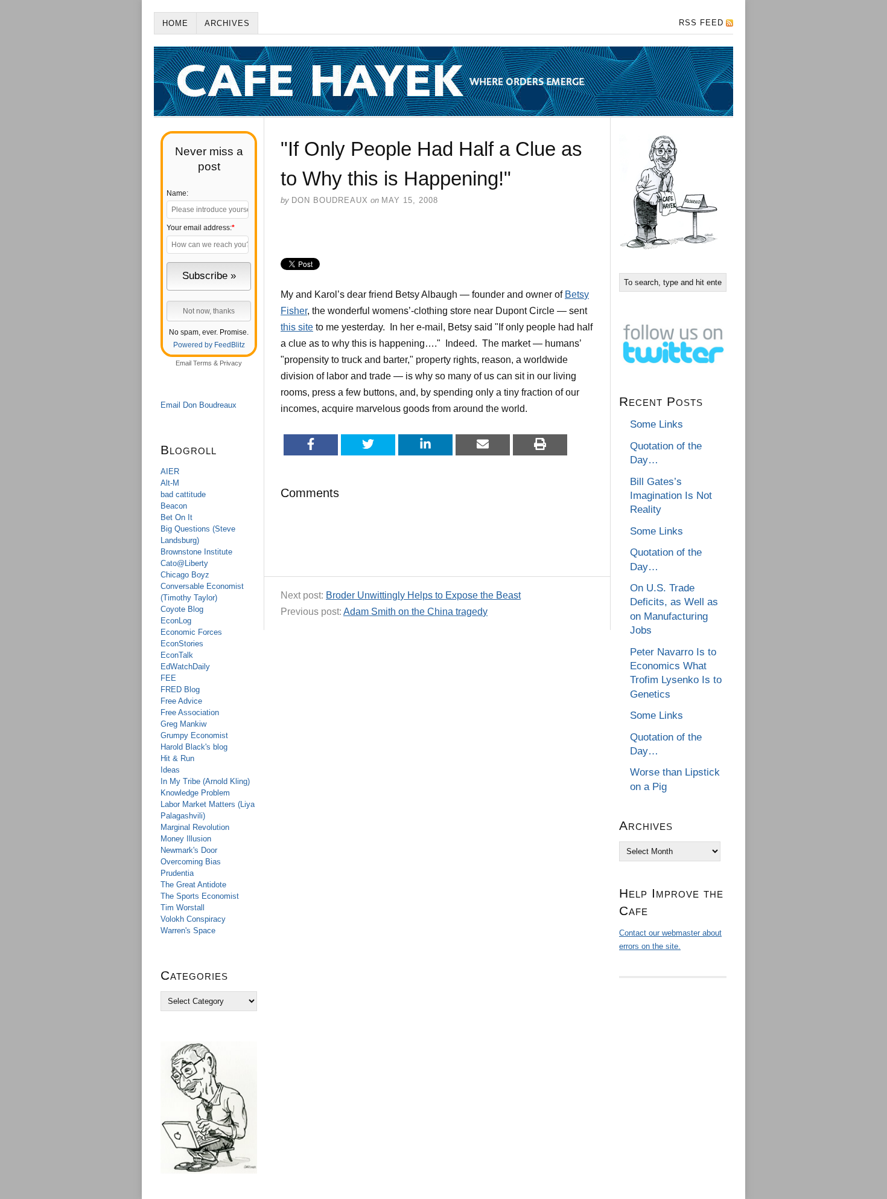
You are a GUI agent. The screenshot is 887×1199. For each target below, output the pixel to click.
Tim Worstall (183, 907)
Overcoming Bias (191, 861)
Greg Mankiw (183, 723)
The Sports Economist (200, 896)
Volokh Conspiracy (193, 919)
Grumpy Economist (194, 735)
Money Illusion (186, 838)
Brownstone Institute (196, 551)
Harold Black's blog (194, 746)
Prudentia (177, 873)
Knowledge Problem (195, 792)
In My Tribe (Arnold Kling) (205, 781)
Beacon (174, 505)
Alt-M (170, 482)
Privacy (231, 363)
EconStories (182, 643)
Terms (202, 363)
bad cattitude (183, 494)
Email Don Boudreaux (199, 405)
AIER (170, 471)
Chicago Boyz (185, 574)
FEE (168, 678)
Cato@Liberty (184, 563)
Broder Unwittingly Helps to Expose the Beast (423, 595)
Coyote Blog (182, 609)
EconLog (176, 620)
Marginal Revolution (195, 827)
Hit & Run (177, 758)
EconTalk (177, 655)
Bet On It (176, 517)
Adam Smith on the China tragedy (415, 611)
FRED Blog (180, 689)
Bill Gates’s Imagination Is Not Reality (671, 496)
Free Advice (181, 701)
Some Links (656, 424)
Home (175, 23)
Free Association (190, 712)
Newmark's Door (189, 850)
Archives (227, 23)
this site (297, 327)
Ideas (170, 769)
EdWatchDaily (185, 666)
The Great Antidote (193, 884)
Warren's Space (188, 930)
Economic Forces (191, 632)
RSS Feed (701, 22)
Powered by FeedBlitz (209, 345)
